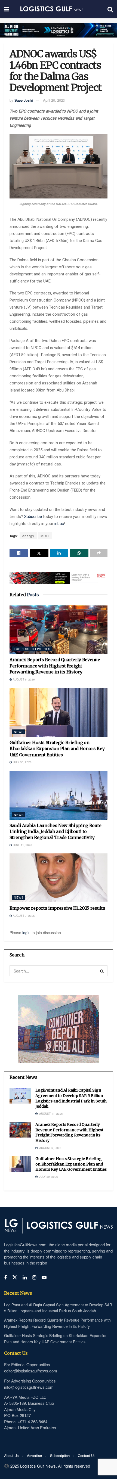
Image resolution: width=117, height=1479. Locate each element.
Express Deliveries (32, 649)
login (26, 932)
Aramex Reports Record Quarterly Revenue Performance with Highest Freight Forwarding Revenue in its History (55, 666)
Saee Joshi (23, 100)
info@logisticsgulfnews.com (29, 1387)
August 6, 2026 (23, 679)
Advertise (34, 1455)
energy (28, 535)
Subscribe (33, 516)
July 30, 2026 (22, 762)
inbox (59, 523)
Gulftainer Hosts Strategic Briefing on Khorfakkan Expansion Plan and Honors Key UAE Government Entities (57, 748)
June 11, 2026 (22, 845)
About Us (11, 1455)
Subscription (60, 1455)
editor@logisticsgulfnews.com (30, 1371)
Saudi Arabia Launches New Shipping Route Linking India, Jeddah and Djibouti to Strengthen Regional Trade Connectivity (55, 831)
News (19, 731)
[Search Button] (102, 970)
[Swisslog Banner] (58, 575)
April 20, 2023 (54, 100)
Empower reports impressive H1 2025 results (57, 908)
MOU (45, 535)
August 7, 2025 (23, 916)
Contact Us (87, 1455)
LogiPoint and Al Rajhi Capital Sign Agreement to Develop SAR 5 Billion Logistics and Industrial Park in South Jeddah (71, 1098)
